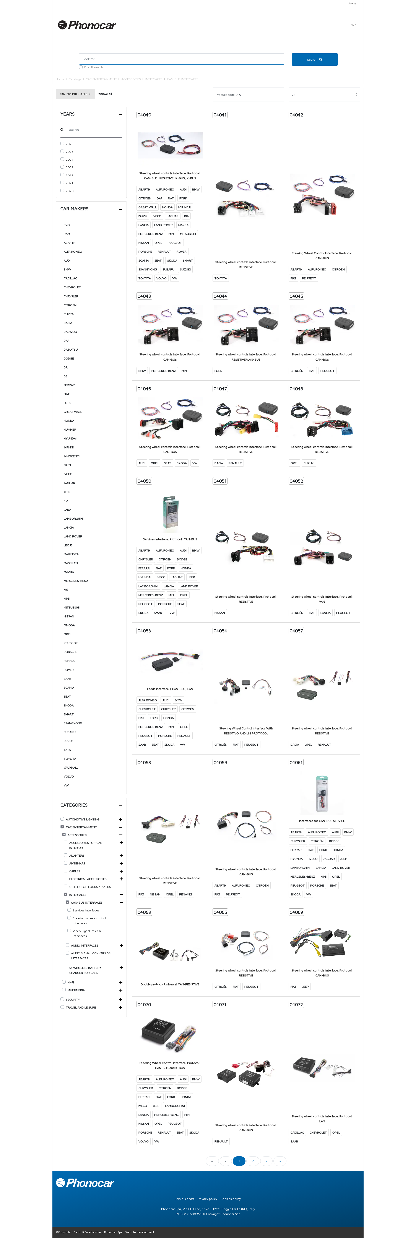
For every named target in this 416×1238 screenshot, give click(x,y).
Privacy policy (207, 1199)
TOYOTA (70, 758)
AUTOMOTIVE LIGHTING (82, 819)
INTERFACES (153, 79)
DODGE (69, 358)
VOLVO (69, 776)
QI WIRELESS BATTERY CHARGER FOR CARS (85, 970)
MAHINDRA (71, 554)
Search (312, 59)
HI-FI (71, 982)
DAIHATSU (71, 349)
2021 (69, 183)
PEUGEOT (71, 643)
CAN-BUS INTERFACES (86, 902)
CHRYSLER (71, 296)
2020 (70, 191)
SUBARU (70, 732)
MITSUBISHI (72, 607)
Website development (139, 1232)
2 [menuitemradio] (253, 1161)
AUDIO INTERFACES (84, 945)
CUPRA (69, 314)
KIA (66, 501)
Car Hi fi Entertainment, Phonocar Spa (98, 1232)
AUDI (67, 260)
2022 (69, 175)
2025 (69, 151)
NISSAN (69, 616)
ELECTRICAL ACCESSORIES (88, 879)
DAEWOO (70, 331)
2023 (69, 167)
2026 (69, 144)
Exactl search (93, 67)
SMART (69, 714)
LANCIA (69, 527)
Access (352, 3)
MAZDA (69, 572)
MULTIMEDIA (76, 990)
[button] (353, 25)
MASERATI (71, 563)
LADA (67, 509)
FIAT (67, 394)
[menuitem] (351, 3)
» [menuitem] (280, 1161)
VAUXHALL (71, 767)
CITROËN (70, 305)
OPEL (67, 634)
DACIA (68, 323)
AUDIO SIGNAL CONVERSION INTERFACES (91, 955)
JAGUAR (69, 483)
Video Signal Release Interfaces (87, 933)
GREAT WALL (73, 411)
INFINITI (69, 447)
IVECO (68, 474)
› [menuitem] (266, 1161)
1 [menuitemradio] (239, 1161)
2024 (69, 159)
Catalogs (75, 79)
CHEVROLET (72, 287)
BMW (67, 269)
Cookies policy (231, 1199)
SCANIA (69, 687)
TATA (67, 750)
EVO (67, 225)
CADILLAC (70, 278)
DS (65, 376)
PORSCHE (70, 652)
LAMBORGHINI (73, 518)
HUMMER (70, 429)
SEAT (67, 696)
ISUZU (68, 465)
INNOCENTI (72, 456)
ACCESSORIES (131, 79)
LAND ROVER (73, 536)
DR (66, 367)
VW (66, 785)
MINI (67, 598)
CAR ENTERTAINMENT (101, 79)
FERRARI (69, 385)
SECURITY (73, 999)
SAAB (67, 678)
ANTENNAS (77, 863)
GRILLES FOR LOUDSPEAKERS (90, 886)
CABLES (74, 871)
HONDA (69, 420)
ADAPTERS (76, 855)
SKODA (69, 705)
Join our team (185, 1199)
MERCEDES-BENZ (76, 580)
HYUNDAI (70, 438)
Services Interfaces (86, 910)
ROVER (69, 670)
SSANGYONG (73, 723)
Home (60, 79)
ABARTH (69, 242)
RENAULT (70, 660)
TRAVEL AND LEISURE (81, 1007)
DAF (66, 340)
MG (66, 589)
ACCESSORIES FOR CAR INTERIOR (85, 845)
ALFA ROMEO (73, 251)
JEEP (67, 492)
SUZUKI (69, 741)
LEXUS (68, 545)
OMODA (69, 625)
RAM (67, 234)
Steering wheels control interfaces (89, 920)
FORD (68, 403)
